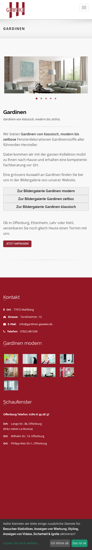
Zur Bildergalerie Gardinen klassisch (46, 207)
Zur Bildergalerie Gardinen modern (46, 191)
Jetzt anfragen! (17, 243)
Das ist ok (79, 543)
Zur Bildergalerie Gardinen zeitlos (46, 199)
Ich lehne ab (60, 543)
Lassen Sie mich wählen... (21, 543)
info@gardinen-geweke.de (35, 324)
